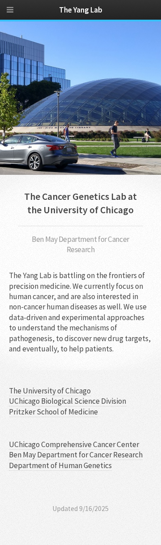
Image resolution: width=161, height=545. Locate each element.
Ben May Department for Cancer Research (76, 455)
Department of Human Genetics (60, 465)
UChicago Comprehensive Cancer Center (74, 444)
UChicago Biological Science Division (67, 401)
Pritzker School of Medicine (53, 412)
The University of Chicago (50, 391)
